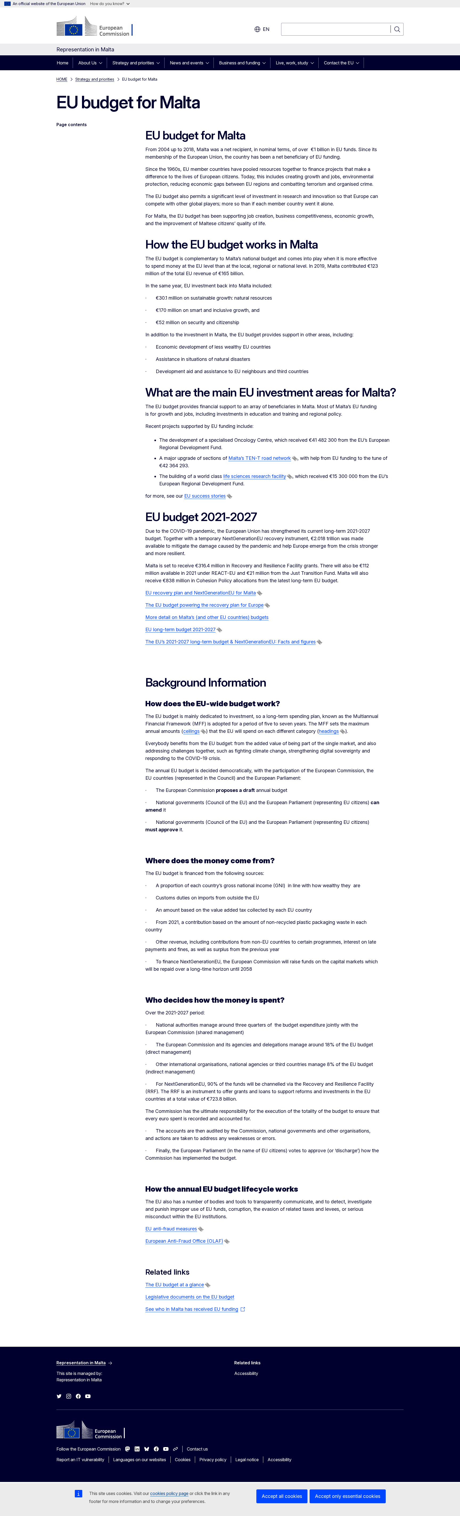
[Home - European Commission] (99, 26)
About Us (87, 62)
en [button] (266, 29)
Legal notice (247, 1459)
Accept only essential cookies (347, 1496)
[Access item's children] (102, 62)
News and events (186, 62)
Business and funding (239, 62)
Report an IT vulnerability (80, 1459)
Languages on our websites (139, 1459)
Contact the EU (339, 62)
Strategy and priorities (133, 62)
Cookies (183, 1459)
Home (62, 62)
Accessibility (246, 1373)
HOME (61, 79)
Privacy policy (213, 1459)
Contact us (197, 1449)
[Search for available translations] (294, 458)
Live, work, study (292, 62)
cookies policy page (169, 1493)
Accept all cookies (282, 1496)
